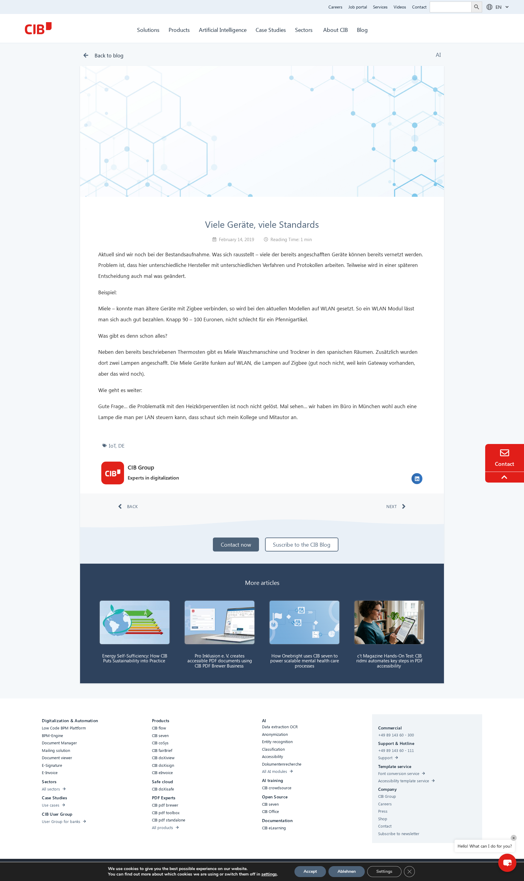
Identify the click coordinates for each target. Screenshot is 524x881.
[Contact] (504, 452)
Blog (362, 29)
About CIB (335, 29)
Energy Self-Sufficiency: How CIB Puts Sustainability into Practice (134, 658)
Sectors (304, 29)
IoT (112, 445)
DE (121, 445)
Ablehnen (347, 871)
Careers (335, 7)
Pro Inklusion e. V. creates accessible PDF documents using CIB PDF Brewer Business (219, 661)
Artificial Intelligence (223, 29)
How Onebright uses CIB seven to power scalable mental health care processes (304, 661)
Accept (310, 871)
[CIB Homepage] (38, 28)
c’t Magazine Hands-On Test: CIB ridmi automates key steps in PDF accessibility (389, 661)
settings (269, 874)
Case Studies (271, 29)
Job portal (357, 7)
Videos (400, 7)
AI (438, 54)
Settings (384, 871)
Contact (419, 7)
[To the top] (505, 477)
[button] (416, 478)
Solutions (148, 29)
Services (380, 7)
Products (179, 29)
